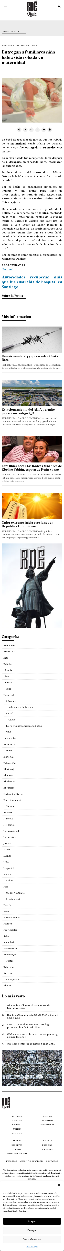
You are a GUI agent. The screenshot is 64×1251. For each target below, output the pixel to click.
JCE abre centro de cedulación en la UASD (31, 1043)
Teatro (10, 960)
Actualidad (9, 645)
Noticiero (8, 874)
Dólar (9, 750)
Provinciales (13, 898)
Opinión (8, 880)
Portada (7, 45)
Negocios (8, 868)
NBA (6, 862)
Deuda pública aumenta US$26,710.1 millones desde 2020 (32, 1016)
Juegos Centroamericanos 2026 (24, 725)
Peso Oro (8, 911)
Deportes (8, 694)
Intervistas (9, 837)
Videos (7, 985)
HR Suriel (8, 824)
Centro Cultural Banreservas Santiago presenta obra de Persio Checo (28, 1026)
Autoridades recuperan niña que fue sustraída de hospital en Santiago (32, 282)
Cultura (7, 682)
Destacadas (9, 738)
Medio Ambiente (15, 892)
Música (10, 806)
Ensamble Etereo (13, 793)
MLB (8, 732)
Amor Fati (9, 651)
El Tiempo (9, 781)
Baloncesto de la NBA (20, 707)
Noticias (17, 1116)
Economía (9, 744)
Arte (5, 657)
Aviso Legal (32, 1246)
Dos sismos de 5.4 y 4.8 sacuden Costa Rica (30, 358)
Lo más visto (13, 996)
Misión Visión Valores (31, 1161)
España (7, 812)
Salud (6, 936)
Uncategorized (11, 31)
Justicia (7, 843)
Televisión (9, 967)
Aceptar (32, 1221)
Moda (6, 849)
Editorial (8, 756)
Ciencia (7, 670)
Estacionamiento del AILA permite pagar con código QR (28, 411)
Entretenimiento (12, 800)
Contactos (52, 1161)
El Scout (8, 775)
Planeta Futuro (11, 917)
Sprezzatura (10, 948)
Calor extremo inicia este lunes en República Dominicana (27, 524)
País (5, 886)
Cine (6, 676)
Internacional (11, 831)
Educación (9, 763)
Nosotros (11, 1161)
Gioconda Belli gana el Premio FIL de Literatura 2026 (28, 1007)
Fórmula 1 (11, 701)
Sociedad (8, 942)
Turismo (8, 973)
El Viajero (9, 787)
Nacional (7, 269)
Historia (8, 818)
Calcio (12, 719)
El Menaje (9, 769)
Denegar (32, 1230)
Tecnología (9, 954)
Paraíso (7, 905)
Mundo (7, 855)
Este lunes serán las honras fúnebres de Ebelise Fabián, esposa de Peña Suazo (32, 467)
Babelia (7, 664)
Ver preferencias (32, 1239)
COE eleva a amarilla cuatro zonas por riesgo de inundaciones (33, 1035)
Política (7, 923)
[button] (59, 1185)
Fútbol (9, 713)
